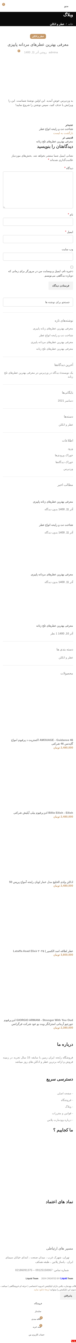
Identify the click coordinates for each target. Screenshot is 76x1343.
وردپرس (68, 468)
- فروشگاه (67, 1100)
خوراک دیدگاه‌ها (64, 462)
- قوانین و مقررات (62, 1113)
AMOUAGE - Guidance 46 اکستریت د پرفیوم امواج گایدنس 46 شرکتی (42, 741)
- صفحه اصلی (65, 1093)
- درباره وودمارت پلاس (60, 1119)
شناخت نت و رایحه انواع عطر (56, 335)
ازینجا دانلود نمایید (42, 1289)
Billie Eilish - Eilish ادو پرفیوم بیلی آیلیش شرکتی (43, 812)
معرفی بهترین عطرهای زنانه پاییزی (53, 328)
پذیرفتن (68, 1295)
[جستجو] (7, 302)
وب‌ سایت (67, 249)
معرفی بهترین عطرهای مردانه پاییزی (52, 342)
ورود (70, 448)
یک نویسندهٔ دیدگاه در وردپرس (56, 372)
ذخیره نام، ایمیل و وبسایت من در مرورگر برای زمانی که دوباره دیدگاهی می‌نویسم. (40, 273)
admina (53, 52)
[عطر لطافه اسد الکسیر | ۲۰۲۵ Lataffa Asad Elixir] (44, 919)
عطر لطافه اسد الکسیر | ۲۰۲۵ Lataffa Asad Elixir (43, 951)
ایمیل (69, 231)
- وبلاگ (69, 1106)
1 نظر (53, 633)
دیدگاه (68, 168)
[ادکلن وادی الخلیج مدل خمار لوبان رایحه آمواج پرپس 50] (44, 850)
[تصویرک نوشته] (68, 495)
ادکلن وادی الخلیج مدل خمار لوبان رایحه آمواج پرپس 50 (41, 882)
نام (70, 214)
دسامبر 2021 (65, 400)
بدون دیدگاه (51, 509)
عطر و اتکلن (57, 24)
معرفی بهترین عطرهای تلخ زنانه (54, 348)
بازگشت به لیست (63, 133)
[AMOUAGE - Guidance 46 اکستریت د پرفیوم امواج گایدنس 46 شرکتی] (44, 708)
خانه (70, 24)
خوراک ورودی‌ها (64, 455)
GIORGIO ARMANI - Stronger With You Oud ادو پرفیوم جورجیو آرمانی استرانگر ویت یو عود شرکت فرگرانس (38, 1021)
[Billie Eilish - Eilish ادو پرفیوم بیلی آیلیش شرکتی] (44, 781)
